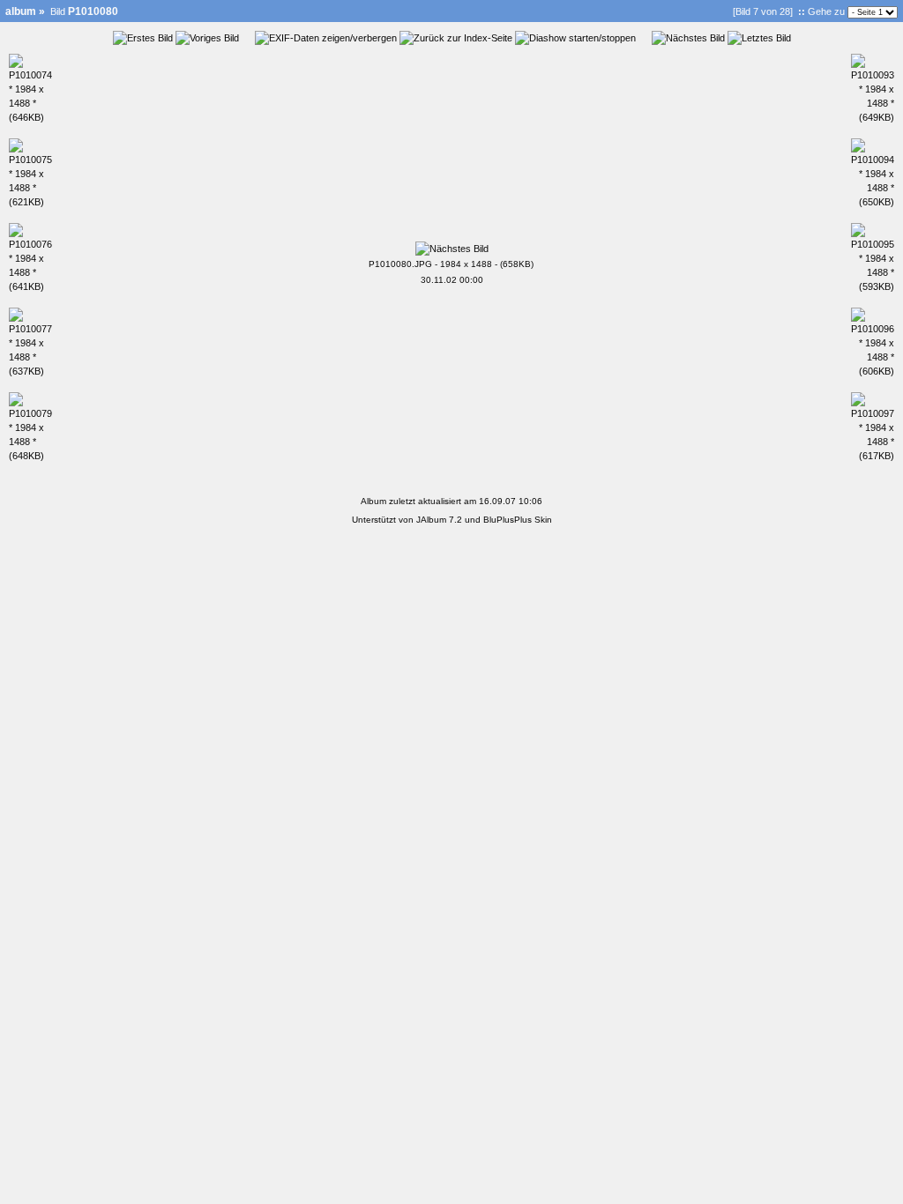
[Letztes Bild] (759, 38)
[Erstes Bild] (143, 38)
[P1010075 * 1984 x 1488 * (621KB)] (30, 202)
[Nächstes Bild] (688, 38)
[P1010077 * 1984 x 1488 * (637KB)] (30, 371)
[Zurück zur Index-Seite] (455, 38)
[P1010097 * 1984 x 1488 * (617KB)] (872, 455)
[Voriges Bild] (207, 38)
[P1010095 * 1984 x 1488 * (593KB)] (872, 286)
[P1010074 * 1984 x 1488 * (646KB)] (30, 117)
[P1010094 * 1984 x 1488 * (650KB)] (872, 202)
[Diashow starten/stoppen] (575, 38)
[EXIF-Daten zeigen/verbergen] (326, 38)
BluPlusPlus (507, 519)
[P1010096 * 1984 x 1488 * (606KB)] (872, 371)
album (20, 11)
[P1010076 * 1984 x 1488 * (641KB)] (30, 286)
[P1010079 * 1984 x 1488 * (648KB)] (30, 455)
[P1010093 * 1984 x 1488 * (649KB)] (872, 117)
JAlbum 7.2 (439, 519)
